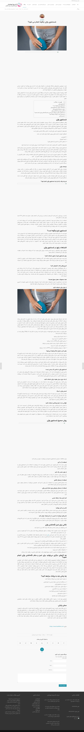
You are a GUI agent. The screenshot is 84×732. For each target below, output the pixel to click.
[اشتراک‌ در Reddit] (25, 643)
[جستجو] (21, 4)
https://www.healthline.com (57, 626)
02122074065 (73, 0)
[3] (42, 38)
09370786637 (71, 711)
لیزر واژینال (37, 710)
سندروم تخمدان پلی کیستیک (14, 699)
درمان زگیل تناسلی (36, 712)
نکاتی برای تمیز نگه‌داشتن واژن (58, 111)
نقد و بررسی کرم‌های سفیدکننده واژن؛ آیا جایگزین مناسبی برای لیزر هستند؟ (12, 712)
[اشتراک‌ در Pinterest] (47, 643)
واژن (48, 535)
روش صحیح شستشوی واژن (58, 109)
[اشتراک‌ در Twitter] (58, 643)
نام (51, 661)
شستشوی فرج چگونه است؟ (58, 106)
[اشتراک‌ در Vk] (31, 643)
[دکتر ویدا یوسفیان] (14, 4)
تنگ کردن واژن (37, 702)
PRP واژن (38, 708)
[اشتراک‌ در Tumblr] (36, 643)
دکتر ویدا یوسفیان (35, 635)
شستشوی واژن (61, 104)
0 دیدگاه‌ (44, 635)
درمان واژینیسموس (36, 704)
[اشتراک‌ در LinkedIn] (42, 643)
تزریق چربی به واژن (36, 705)
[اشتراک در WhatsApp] (53, 643)
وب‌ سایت (50, 669)
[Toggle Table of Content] (64, 102)
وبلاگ (78, 9)
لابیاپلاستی (37, 699)
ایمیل (50, 665)
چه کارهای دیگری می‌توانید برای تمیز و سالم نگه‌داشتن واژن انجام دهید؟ (49, 112)
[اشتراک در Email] (20, 643)
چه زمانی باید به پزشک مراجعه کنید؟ (56, 114)
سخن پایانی (61, 116)
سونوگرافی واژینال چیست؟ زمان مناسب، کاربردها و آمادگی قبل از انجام (13, 702)
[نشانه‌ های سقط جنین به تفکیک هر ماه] (83, 366)
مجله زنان (42, 20)
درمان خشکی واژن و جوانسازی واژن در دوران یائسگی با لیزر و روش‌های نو (12, 706)
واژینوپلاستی (37, 700)
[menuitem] (77, 4)
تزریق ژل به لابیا (36, 707)
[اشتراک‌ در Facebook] (64, 643)
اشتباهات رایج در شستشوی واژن (57, 107)
